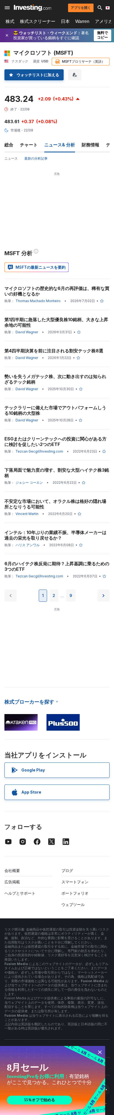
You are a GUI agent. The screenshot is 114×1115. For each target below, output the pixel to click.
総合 (8, 144)
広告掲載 (12, 881)
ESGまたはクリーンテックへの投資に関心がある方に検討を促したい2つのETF (55, 441)
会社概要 (12, 870)
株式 (10, 21)
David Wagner (26, 332)
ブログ (67, 870)
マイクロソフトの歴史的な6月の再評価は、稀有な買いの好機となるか (56, 291)
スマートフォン (75, 881)
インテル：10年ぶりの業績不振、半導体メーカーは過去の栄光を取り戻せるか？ (55, 535)
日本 (65, 21)
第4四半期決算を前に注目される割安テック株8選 (53, 350)
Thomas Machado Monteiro (38, 301)
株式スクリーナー (37, 21)
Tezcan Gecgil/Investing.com (39, 451)
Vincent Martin (26, 514)
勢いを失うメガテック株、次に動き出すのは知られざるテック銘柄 (55, 379)
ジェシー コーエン (29, 482)
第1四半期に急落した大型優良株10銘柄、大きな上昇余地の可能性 (56, 322)
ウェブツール (73, 904)
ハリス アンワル (27, 545)
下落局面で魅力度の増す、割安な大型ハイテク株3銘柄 (56, 472)
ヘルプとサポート (19, 893)
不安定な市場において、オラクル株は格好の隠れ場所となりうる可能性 (55, 503)
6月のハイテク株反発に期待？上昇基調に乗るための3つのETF (56, 566)
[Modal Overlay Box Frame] (52, 1080)
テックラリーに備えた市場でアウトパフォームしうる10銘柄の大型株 (55, 410)
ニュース (11, 158)
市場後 (15, 130)
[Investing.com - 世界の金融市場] (32, 7)
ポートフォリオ (75, 893)
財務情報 (90, 144)
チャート (29, 144)
